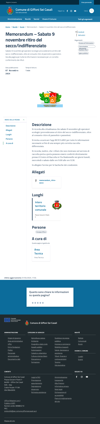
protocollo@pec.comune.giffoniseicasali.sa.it (20, 411)
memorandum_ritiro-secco (47, 181)
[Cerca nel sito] (91, 10)
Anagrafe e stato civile (39, 344)
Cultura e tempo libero (39, 356)
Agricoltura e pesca (38, 338)
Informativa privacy (62, 386)
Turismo (57, 362)
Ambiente (34, 341)
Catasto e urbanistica (38, 353)
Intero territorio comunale (40, 206)
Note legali (58, 389)
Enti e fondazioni (14, 347)
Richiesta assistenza (38, 392)
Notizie (80, 338)
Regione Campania (11, 2)
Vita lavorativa (60, 365)
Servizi (36, 19)
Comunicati (82, 341)
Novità (28, 19)
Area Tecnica (38, 251)
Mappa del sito (9, 421)
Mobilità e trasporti (61, 347)
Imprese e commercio (62, 344)
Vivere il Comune (49, 19)
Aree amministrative (15, 341)
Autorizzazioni (36, 350)
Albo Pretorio (59, 383)
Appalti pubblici (36, 347)
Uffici (10, 344)
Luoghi (80, 356)
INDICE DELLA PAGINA (12, 120)
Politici (10, 350)
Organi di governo (14, 338)
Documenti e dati (14, 359)
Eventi (80, 359)
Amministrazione (15, 19)
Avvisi (80, 344)
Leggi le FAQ (35, 377)
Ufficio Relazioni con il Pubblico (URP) (12, 402)
